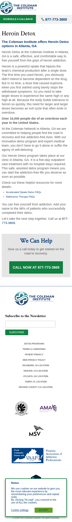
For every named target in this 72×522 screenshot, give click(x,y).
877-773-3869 (56, 19)
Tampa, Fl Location (36, 382)
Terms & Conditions (34, 349)
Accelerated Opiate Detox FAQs (23, 192)
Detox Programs (34, 344)
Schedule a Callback (18, 19)
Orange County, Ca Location (36, 387)
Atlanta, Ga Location (35, 376)
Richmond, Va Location (35, 365)
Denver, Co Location (36, 371)
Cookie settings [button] (20, 510)
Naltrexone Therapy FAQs (20, 196)
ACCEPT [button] (43, 510)
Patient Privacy (34, 354)
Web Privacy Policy (34, 360)
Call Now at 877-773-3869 (36, 267)
